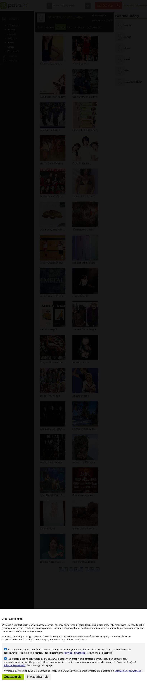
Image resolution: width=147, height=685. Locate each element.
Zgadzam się (13, 676)
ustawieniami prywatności (128, 670)
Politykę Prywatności (75, 652)
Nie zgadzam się (38, 676)
